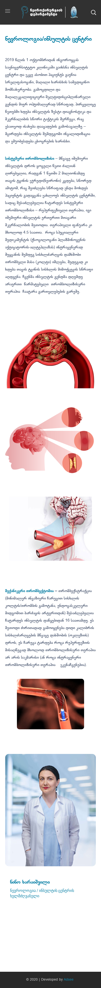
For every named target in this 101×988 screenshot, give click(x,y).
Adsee (69, 980)
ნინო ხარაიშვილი (30, 882)
